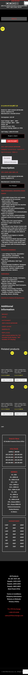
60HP (14, 543)
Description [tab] (7, 158)
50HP (14, 540)
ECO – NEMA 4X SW (14, 489)
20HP (14, 528)
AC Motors (14, 511)
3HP (6, 537)
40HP (14, 537)
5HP (6, 540)
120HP (22, 528)
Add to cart (12, 141)
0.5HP (6, 525)
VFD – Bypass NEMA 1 (14, 501)
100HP (22, 525)
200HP (22, 537)
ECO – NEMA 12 (14, 484)
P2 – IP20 (14, 492)
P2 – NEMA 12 (14, 494)
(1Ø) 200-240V (10, 457)
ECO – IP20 (14, 482)
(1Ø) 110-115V (10, 454)
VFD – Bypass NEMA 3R (14, 504)
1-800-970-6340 (15, 1)
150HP (22, 531)
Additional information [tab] (10, 162)
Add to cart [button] (7, 380)
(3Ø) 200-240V (18, 457)
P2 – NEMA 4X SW (14, 499)
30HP (14, 534)
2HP (6, 534)
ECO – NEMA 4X (14, 487)
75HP (14, 546)
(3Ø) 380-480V (10, 462)
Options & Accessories (14, 506)
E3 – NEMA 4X (14, 477)
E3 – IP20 (14, 474)
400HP (22, 546)
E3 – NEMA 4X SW (14, 479)
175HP (22, 534)
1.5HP (6, 531)
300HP (22, 543)
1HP (6, 528)
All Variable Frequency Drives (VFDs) (14, 441)
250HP (22, 540)
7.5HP (6, 543)
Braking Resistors (14, 509)
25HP (14, 531)
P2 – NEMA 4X (14, 497)
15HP (14, 525)
